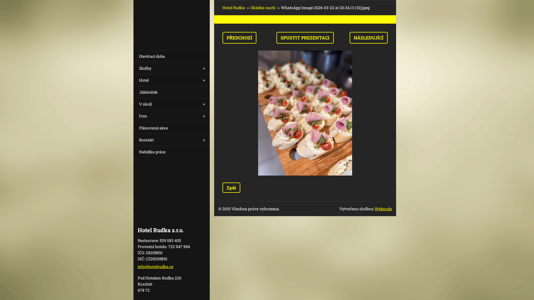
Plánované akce (153, 128)
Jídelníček (148, 92)
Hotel (144, 80)
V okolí (145, 104)
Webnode (383, 208)
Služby (145, 68)
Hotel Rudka (233, 7)
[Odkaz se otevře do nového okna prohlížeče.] (305, 113)
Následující (369, 38)
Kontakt (146, 139)
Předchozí (239, 38)
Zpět (231, 188)
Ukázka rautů (263, 7)
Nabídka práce (152, 151)
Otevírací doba (152, 56)
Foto (143, 116)
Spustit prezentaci (305, 38)
